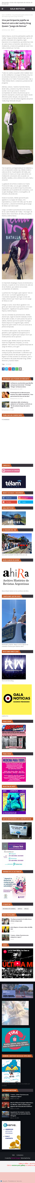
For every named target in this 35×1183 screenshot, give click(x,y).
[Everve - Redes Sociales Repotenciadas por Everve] (11, 1149)
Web (13, 1155)
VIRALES (26, 909)
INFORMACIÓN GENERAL (9, 909)
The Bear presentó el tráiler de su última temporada (21, 920)
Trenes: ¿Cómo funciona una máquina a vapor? (19, 936)
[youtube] (9, 502)
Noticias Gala (6, 30)
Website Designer (15, 1158)
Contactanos (20, 1155)
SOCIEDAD (8, 15)
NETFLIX (20, 909)
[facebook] (9, 497)
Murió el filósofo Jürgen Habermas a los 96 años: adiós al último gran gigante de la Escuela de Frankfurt (21, 1104)
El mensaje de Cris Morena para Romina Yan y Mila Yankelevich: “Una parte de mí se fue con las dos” (21, 394)
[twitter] (25, 502)
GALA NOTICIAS (17, 8)
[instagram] (25, 497)
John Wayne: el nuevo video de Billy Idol (21, 928)
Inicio (3, 15)
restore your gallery (18, 1165)
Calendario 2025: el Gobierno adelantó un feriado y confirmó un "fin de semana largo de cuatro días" (21, 405)
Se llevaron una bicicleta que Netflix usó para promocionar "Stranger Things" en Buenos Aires (21, 385)
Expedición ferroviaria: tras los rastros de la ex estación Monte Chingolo (20, 1114)
